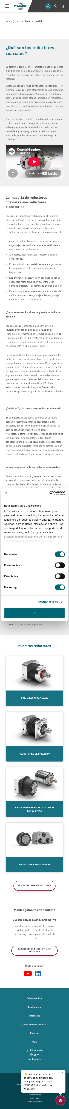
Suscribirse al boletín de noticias (34, 950)
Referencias (34, 1015)
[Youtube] (28, 973)
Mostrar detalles (48, 601)
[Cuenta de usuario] (55, 6)
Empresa (34, 1033)
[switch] (60, 565)
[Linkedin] (38, 973)
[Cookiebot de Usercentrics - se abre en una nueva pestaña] (49, 493)
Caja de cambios (34, 998)
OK (35, 612)
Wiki (34, 1041)
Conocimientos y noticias (34, 1024)
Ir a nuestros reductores (34, 885)
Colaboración (34, 1007)
